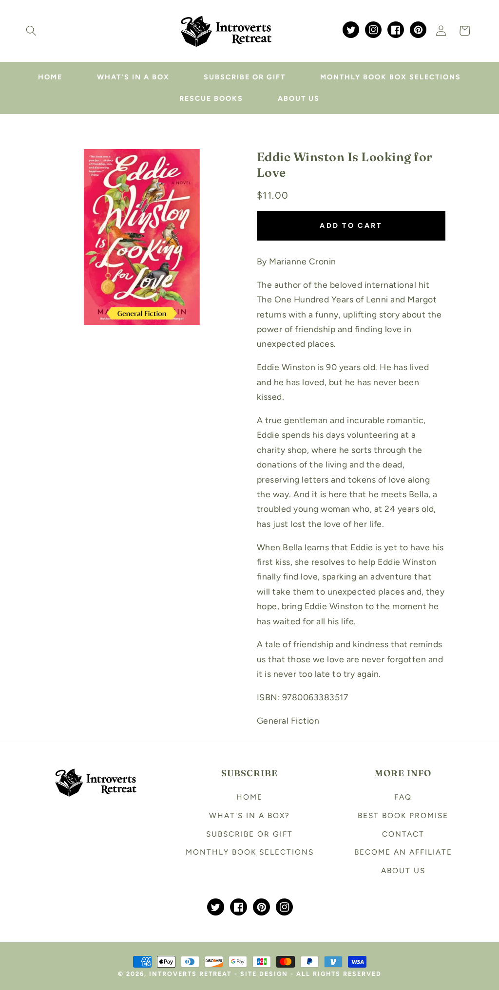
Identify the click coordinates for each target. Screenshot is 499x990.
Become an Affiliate (403, 852)
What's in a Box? (249, 815)
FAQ (403, 797)
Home (249, 797)
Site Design (264, 973)
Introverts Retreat (190, 973)
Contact (403, 834)
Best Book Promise (403, 815)
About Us (403, 870)
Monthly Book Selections (250, 852)
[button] (31, 30)
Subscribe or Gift (249, 834)
